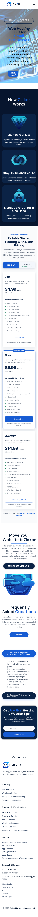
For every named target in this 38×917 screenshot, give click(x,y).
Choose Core (19, 338)
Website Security (9, 827)
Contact (5, 894)
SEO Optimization (9, 852)
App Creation (7, 849)
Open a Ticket (7, 887)
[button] (34, 4)
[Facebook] (13, 757)
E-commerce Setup (10, 845)
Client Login (7, 884)
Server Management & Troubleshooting (17, 858)
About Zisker (7, 897)
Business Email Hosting (11, 800)
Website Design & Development (14, 842)
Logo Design (7, 855)
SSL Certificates (8, 819)
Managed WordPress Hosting (13, 797)
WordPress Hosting (9, 793)
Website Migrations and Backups (15, 830)
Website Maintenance (10, 823)
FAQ (3, 890)
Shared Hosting (8, 789)
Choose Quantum (19, 500)
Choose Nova (19, 419)
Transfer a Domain (9, 816)
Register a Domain (9, 812)
